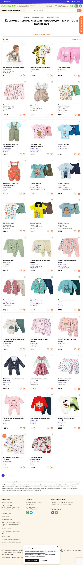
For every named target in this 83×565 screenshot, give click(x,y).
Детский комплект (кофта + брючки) (39, 340)
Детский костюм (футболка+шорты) (64, 106)
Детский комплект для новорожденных (10, 145)
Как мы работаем (7, 502)
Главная (26, 17)
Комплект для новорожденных (40, 67)
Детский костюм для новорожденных (64, 379)
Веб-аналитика (77, 550)
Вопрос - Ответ (6, 536)
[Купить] (24, 75)
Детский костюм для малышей (13, 67)
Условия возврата (7, 529)
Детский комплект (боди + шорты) (66, 419)
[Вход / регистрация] (64, 1)
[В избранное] (21, 75)
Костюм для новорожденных (40, 418)
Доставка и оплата (7, 519)
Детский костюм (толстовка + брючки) (67, 340)
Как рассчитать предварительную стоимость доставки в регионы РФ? (11, 524)
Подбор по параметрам (41, 34)
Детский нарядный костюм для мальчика (13, 379)
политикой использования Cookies (35, 553)
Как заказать (6, 516)
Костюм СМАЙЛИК (64, 67)
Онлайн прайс (51, 6)
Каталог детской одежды (11, 10)
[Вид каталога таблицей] (7, 39)
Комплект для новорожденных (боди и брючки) (13, 340)
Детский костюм (35, 105)
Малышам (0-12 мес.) (38, 17)
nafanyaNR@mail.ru (31, 509)
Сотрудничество (6, 513)
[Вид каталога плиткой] (3, 39)
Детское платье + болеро (38, 379)
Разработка (67, 550)
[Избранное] (68, 1)
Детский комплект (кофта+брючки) (9, 106)
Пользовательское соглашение (11, 539)
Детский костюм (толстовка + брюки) (40, 261)
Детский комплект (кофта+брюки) (36, 458)
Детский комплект (36, 300)
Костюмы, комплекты (53, 17)
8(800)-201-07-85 (37, 502)
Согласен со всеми (32, 560)
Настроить (44, 560)
